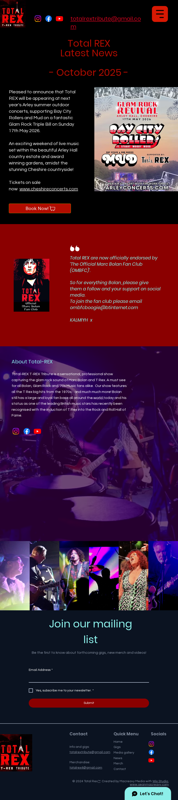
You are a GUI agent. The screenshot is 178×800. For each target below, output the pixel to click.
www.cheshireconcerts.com (48, 189)
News (118, 758)
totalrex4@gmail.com (86, 767)
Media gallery (124, 752)
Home (118, 741)
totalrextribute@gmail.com (90, 752)
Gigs (117, 747)
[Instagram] (38, 18)
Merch (118, 763)
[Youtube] (59, 18)
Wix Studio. (161, 781)
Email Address (41, 670)
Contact (120, 769)
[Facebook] (48, 18)
